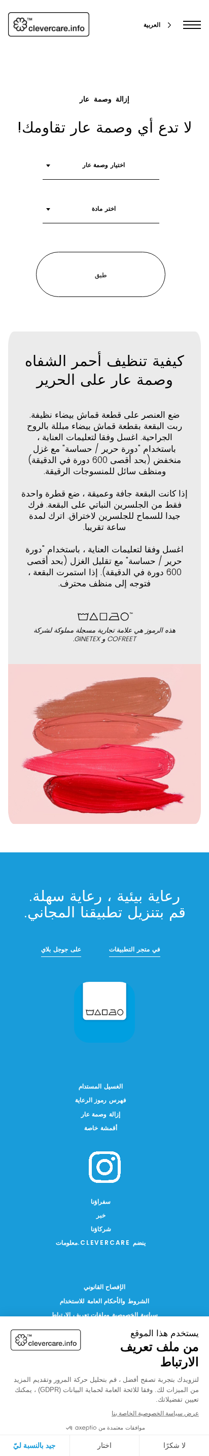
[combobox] (101, 169)
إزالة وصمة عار (101, 1115)
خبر (101, 1216)
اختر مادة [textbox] (104, 209)
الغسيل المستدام (101, 1087)
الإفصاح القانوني (105, 1287)
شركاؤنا (101, 1230)
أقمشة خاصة (100, 1129)
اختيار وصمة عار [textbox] (104, 165)
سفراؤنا (101, 1202)
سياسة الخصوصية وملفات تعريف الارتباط (104, 1315)
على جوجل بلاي (61, 950)
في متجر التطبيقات (134, 950)
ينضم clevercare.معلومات (101, 1243)
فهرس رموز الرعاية (101, 1101)
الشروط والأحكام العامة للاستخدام (104, 1302)
